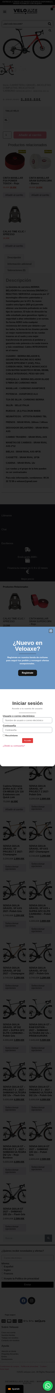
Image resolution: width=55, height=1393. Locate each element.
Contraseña (9, 726)
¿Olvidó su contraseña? (14, 746)
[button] (51, 631)
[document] (27, 696)
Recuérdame (11, 735)
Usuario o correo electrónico (19, 716)
